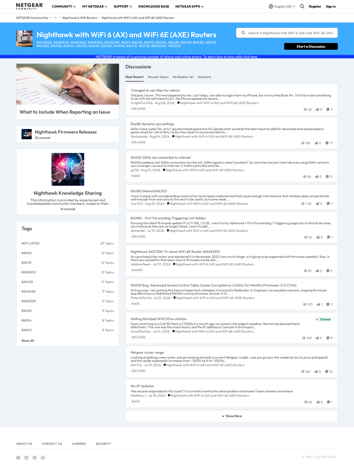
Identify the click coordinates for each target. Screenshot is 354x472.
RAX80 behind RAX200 (149, 191)
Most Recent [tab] (134, 77)
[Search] (302, 6)
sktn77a (136, 365)
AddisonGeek (140, 264)
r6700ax (29, 291)
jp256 (135, 170)
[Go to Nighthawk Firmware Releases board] (27, 134)
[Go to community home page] (30, 6)
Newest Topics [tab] (158, 77)
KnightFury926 (142, 102)
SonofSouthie (140, 331)
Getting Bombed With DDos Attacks (158, 319)
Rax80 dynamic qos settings (152, 124)
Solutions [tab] (204, 77)
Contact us (52, 444)
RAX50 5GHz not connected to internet (161, 157)
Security (103, 444)
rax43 (27, 330)
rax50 (27, 253)
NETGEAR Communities (32, 18)
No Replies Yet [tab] (183, 77)
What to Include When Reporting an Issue (64, 112)
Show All (28, 340)
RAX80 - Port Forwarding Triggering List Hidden (168, 218)
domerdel (138, 230)
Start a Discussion (311, 46)
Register (315, 6)
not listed (31, 243)
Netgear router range (147, 352)
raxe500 (29, 272)
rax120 (27, 281)
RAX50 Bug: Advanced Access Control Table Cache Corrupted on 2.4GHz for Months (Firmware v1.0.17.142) (213, 285)
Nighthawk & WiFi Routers (79, 18)
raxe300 (29, 301)
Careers (79, 444)
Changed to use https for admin (155, 90)
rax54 (27, 320)
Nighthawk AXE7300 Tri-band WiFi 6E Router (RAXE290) (175, 251)
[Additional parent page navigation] (55, 17)
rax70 (27, 262)
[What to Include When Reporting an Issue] (67, 84)
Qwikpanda (139, 136)
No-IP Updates (142, 386)
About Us (24, 444)
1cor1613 (137, 203)
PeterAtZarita (141, 297)
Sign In (331, 6)
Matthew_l (138, 395)
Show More (234, 416)
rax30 (27, 310)
